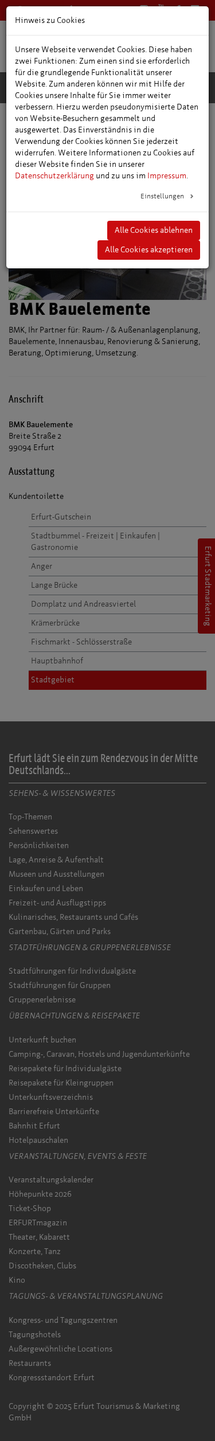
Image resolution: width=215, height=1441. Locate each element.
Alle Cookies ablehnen (154, 230)
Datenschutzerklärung (54, 176)
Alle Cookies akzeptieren (149, 250)
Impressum (166, 176)
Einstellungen (163, 196)
